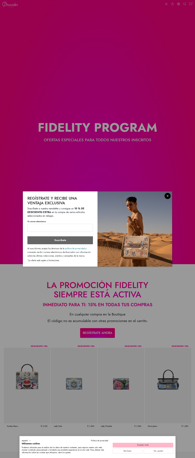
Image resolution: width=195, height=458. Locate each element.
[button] (26, 440)
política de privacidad (75, 248)
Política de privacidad (99, 440)
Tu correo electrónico (36, 221)
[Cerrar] (168, 196)
